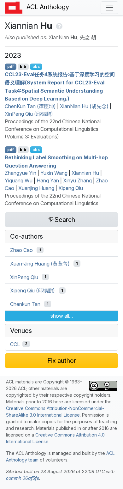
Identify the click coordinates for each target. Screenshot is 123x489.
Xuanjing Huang (36, 188)
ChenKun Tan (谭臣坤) (30, 106)
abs (36, 66)
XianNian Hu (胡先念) (84, 106)
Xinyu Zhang (77, 180)
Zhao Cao (21, 250)
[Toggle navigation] (109, 7)
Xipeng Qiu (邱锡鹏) (32, 290)
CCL (15, 344)
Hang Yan (48, 180)
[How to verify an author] (58, 25)
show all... (61, 316)
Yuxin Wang (53, 173)
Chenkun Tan (25, 304)
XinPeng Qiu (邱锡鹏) (29, 114)
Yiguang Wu (18, 180)
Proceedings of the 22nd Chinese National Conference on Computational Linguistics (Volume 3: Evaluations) (53, 129)
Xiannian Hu (85, 173)
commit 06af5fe (22, 478)
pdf (10, 66)
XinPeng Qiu (24, 277)
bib (23, 66)
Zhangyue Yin (20, 173)
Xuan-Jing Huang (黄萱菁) (40, 263)
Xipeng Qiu (70, 188)
